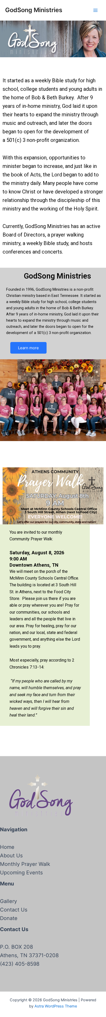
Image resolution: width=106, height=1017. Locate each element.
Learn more (28, 347)
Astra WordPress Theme (55, 1006)
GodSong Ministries (33, 10)
